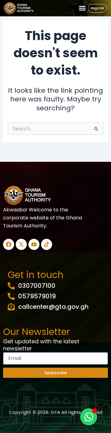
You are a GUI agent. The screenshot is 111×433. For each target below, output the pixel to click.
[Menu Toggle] (82, 8)
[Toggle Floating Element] (88, 416)
